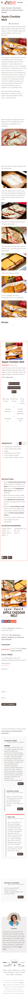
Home (3, 8)
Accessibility (18, 974)
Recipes (9, 8)
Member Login (17, 970)
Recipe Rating (5, 663)
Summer (4, 637)
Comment (5, 669)
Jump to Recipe (14, 23)
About (10, 970)
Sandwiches (16, 635)
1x (20, 443)
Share (5, 557)
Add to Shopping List (15, 387)
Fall (10, 635)
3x (25, 443)
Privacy (18, 972)
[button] (2, 365)
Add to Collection (14, 383)
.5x (17, 443)
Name (3, 691)
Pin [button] (11, 557)
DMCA (12, 974)
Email (3, 698)
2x (22, 443)
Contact (5, 970)
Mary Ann (10, 377)
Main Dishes (17, 8)
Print (15, 391)
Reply (20, 783)
